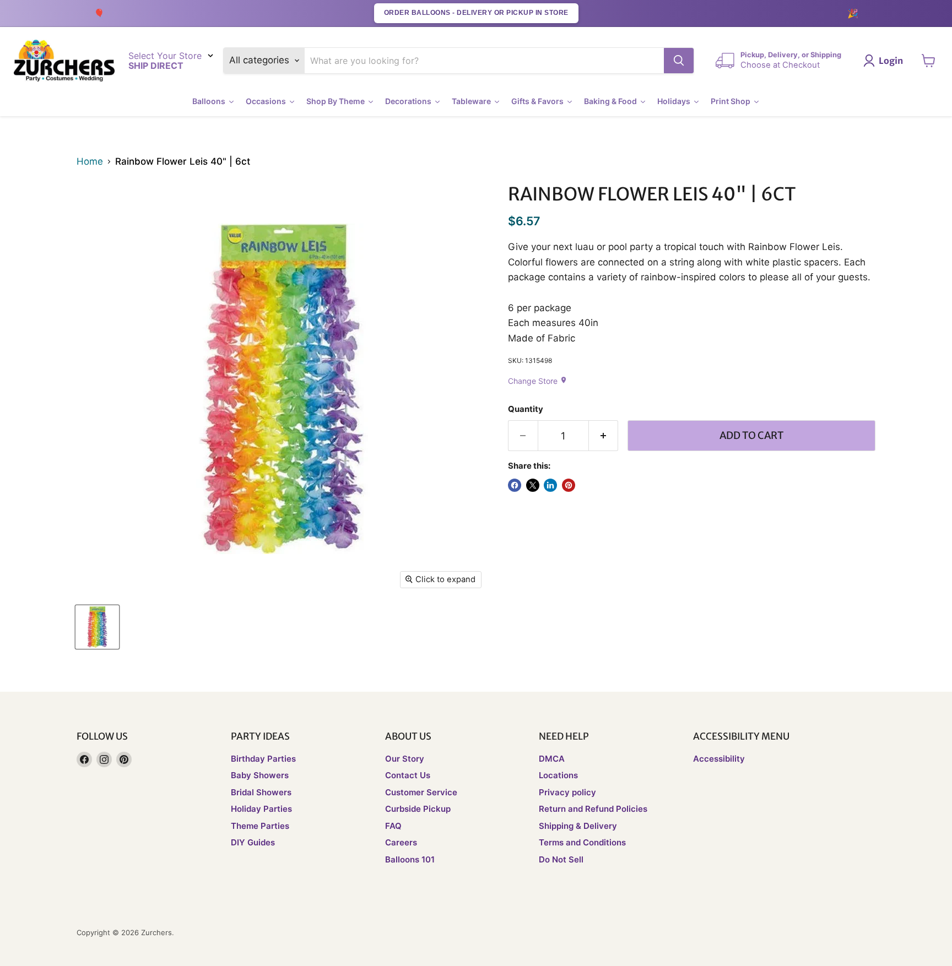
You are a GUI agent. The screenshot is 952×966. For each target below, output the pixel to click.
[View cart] (928, 60)
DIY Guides (253, 842)
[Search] (679, 60)
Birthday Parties (263, 758)
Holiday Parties (261, 809)
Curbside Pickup (418, 809)
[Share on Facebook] (514, 485)
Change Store (537, 381)
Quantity (525, 409)
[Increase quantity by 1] (604, 436)
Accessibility (719, 758)
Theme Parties (260, 826)
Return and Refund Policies (593, 809)
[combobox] (484, 60)
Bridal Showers (261, 792)
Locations (558, 775)
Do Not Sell (561, 859)
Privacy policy (567, 792)
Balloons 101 (410, 859)
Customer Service (421, 792)
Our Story (404, 758)
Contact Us (407, 775)
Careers (401, 842)
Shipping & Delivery (578, 826)
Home (90, 161)
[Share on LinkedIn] (550, 485)
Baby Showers (260, 775)
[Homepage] (64, 61)
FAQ (393, 826)
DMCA (552, 758)
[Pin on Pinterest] (568, 485)
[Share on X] (532, 485)
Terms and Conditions (582, 842)
